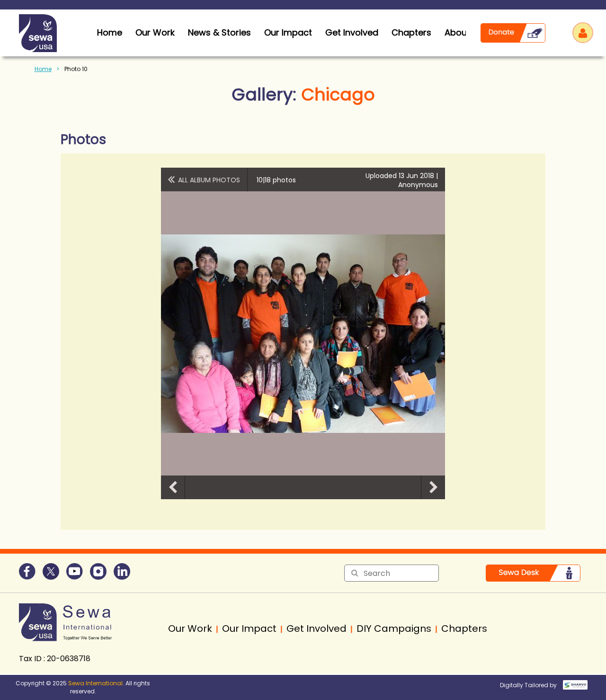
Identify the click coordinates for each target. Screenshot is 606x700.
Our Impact (288, 32)
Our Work (155, 32)
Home (43, 69)
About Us (464, 32)
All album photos (209, 180)
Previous (173, 487)
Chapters (411, 32)
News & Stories (219, 32)
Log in (582, 32)
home (109, 32)
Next (433, 487)
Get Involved (351, 32)
